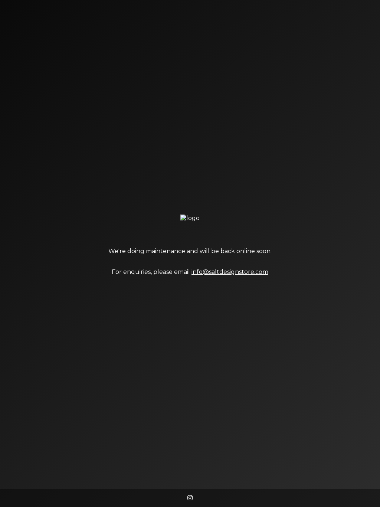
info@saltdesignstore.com (229, 271)
